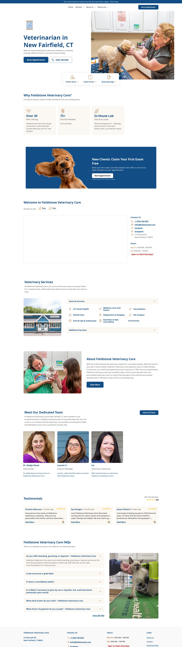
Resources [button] (102, 7)
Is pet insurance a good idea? (40, 573)
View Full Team (149, 412)
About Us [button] (90, 7)
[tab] (42, 334)
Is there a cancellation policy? (40, 581)
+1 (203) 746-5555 (77, 638)
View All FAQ (98, 615)
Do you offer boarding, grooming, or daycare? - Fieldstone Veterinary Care (61, 556)
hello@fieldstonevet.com (80, 642)
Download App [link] (152, 645)
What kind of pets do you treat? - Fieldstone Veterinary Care (54, 600)
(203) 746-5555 (62, 60)
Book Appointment (148, 7)
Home (70, 7)
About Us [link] (150, 637)
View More (95, 384)
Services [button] (78, 7)
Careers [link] (150, 641)
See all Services (133, 321)
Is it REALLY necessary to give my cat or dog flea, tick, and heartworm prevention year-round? (59, 591)
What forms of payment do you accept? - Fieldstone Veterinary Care (58, 609)
